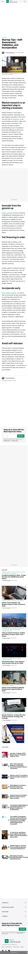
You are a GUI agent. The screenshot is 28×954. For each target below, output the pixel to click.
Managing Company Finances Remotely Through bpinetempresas (19, 857)
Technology (5, 902)
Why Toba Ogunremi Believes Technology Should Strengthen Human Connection (18, 766)
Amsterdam (15, 119)
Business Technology (7, 600)
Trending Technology (7, 659)
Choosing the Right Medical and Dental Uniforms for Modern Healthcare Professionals (19, 807)
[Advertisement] (14, 19)
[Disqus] (14, 403)
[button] (3, 1)
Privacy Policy (7, 440)
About (3, 946)
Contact (22, 946)
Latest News (5, 911)
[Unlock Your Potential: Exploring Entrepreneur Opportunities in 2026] (14, 677)
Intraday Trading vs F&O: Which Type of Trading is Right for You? (18, 755)
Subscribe (20, 436)
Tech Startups (13, 573)
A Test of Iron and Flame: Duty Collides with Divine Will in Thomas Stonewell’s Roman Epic (18, 835)
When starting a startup (9, 293)
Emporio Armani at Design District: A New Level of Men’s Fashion (18, 796)
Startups (4, 37)
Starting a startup (7, 213)
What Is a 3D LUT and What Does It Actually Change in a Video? (19, 777)
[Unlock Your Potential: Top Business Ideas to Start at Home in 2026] (14, 593)
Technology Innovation (14, 629)
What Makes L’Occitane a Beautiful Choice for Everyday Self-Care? (18, 787)
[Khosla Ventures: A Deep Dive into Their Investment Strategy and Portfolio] (14, 705)
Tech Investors (5, 573)
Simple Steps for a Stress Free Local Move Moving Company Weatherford (18, 847)
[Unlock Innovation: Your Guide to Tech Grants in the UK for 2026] (14, 650)
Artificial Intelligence (8, 907)
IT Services (4, 916)
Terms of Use (15, 440)
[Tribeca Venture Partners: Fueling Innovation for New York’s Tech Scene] (14, 620)
